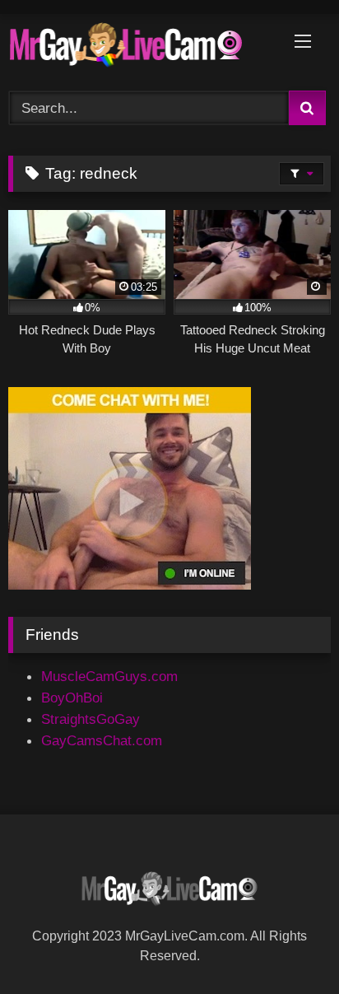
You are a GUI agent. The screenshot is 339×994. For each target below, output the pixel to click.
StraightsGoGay (90, 719)
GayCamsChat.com (101, 740)
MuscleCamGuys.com (109, 676)
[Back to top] (286, 943)
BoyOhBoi (72, 697)
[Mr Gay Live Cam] (139, 49)
